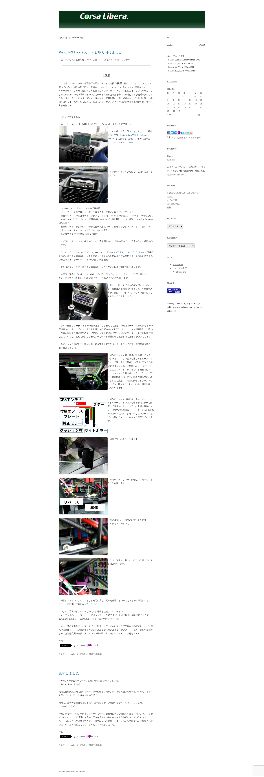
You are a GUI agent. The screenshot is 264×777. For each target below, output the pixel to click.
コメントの (180, 268)
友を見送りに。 (174, 204)
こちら (130, 142)
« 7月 (169, 115)
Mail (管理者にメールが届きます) (185, 138)
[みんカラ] (185, 134)
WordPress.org (179, 272)
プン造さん (118, 252)
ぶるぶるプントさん (135, 252)
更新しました (69, 673)
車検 (169, 207)
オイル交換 (172, 200)
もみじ (170, 196)
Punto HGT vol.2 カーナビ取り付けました (90, 52)
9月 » (199, 115)
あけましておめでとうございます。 (183, 193)
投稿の (178, 264)
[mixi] (191, 134)
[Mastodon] (176, 134)
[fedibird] (179, 134)
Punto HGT (75, 654)
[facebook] (169, 134)
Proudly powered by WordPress (72, 771)
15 (168, 104)
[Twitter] (172, 134)
